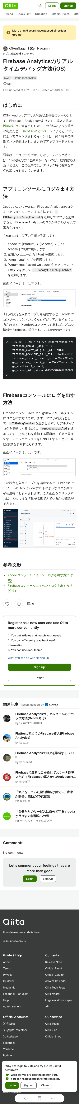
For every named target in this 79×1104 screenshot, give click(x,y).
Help (6, 1000)
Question (41, 13)
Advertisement (12, 1006)
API (47, 1006)
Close (45, 1085)
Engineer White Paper (58, 1000)
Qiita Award (52, 993)
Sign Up (48, 878)
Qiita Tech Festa (55, 987)
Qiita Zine (51, 1030)
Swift (7, 77)
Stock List (24, 13)
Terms (7, 968)
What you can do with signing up (28, 657)
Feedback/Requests (15, 993)
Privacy (7, 974)
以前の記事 (10, 126)
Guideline (9, 981)
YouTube (8, 1049)
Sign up (29, 1085)
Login (52, 5)
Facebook (9, 1042)
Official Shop (53, 1036)
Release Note (53, 962)
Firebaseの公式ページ (37, 131)
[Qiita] (10, 6)
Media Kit (9, 987)
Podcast (8, 1055)
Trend (9, 13)
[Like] (7, 604)
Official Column (54, 974)
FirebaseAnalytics (25, 77)
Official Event (60, 13)
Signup (68, 5)
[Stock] (19, 604)
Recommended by (33, 704)
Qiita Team (52, 1023)
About (7, 962)
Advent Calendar (55, 981)
